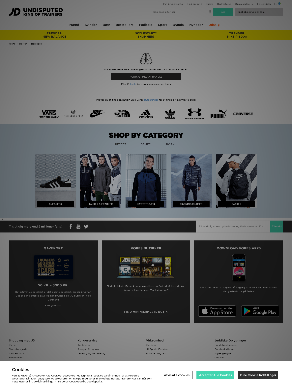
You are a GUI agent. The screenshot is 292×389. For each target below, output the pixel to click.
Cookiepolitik (94, 381)
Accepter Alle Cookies (215, 375)
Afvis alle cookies (177, 375)
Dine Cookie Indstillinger (258, 375)
